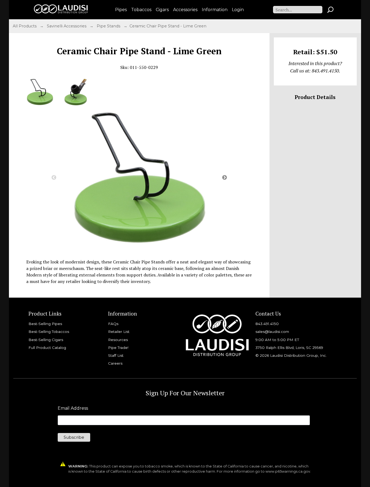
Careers (115, 363)
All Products (25, 26)
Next (224, 177)
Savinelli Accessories (67, 26)
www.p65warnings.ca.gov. (288, 471)
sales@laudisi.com (272, 331)
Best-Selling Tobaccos (48, 331)
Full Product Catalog (47, 347)
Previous (54, 177)
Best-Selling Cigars (45, 340)
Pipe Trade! (118, 347)
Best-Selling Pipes (45, 324)
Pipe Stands (109, 26)
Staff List (116, 355)
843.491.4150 (267, 324)
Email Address (73, 408)
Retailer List (118, 331)
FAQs (113, 324)
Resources (118, 340)
